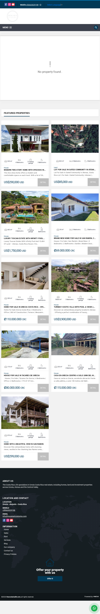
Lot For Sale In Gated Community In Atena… (75, 170)
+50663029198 (32, 5)
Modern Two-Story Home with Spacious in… (25, 170)
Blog (6, 544)
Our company (9, 547)
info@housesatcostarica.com (15, 516)
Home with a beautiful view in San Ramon (23, 444)
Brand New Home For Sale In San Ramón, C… (75, 238)
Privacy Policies (10, 554)
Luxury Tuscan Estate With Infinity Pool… (24, 238)
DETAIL (43, 182)
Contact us (8, 551)
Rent (6, 536)
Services (7, 540)
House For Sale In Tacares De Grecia (22, 375)
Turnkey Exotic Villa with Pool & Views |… (74, 307)
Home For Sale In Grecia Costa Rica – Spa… (24, 307)
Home (6, 529)
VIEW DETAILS (25, 139)
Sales (6, 533)
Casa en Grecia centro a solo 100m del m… (74, 375)
